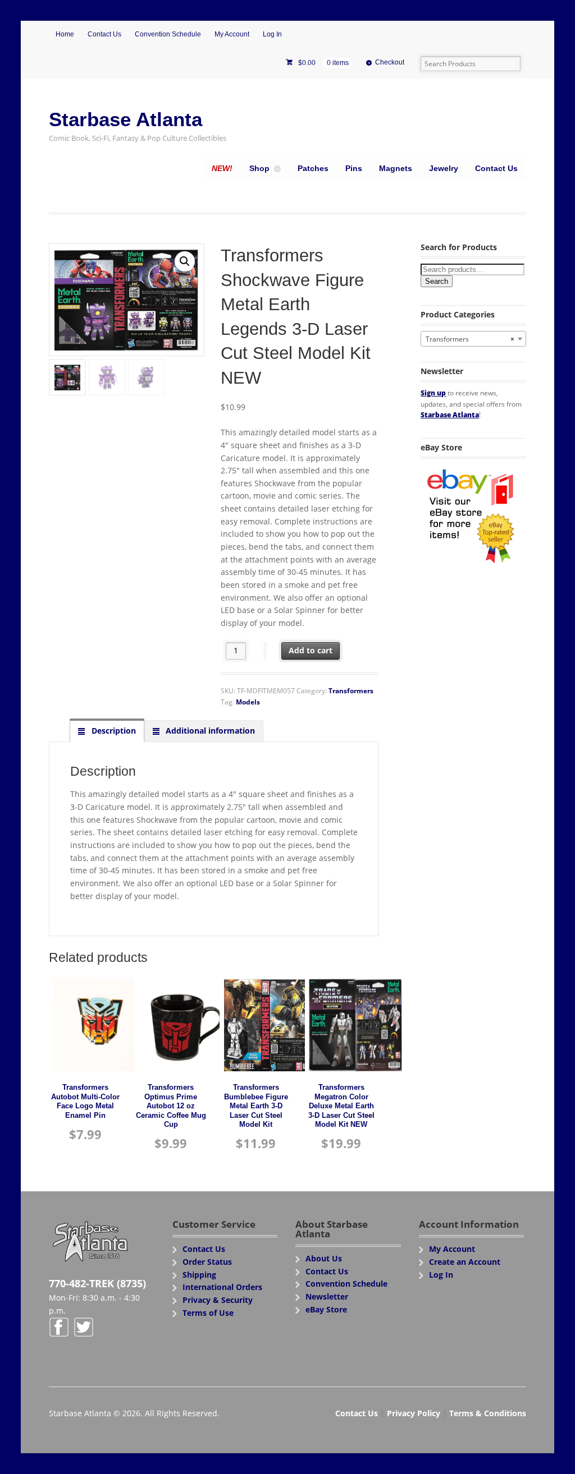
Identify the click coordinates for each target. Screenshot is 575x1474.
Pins (353, 168)
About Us (323, 1258)
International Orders (222, 1287)
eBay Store (326, 1309)
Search (436, 281)
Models (248, 702)
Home (65, 34)
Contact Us (104, 34)
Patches (313, 168)
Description (112, 730)
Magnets (395, 168)
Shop (259, 168)
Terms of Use (208, 1312)
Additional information (209, 730)
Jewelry (443, 168)
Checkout (389, 62)
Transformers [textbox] (470, 339)
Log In (272, 34)
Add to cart (310, 650)
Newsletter (326, 1296)
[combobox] (473, 339)
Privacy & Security (217, 1300)
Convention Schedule (168, 34)
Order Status (207, 1261)
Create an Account (464, 1261)
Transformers (350, 690)
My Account (232, 34)
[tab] (107, 730)
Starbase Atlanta (125, 119)
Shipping (199, 1274)
